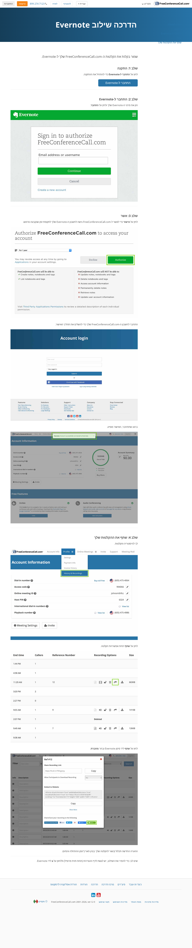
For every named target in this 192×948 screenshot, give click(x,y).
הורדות (83, 884)
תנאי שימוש (104, 901)
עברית (82, 3)
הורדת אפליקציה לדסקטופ (63, 884)
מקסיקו (41, 901)
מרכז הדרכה (108, 884)
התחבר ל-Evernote (171, 33)
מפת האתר (136, 901)
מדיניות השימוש (120, 901)
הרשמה (22, 3)
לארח (54, 3)
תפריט (147, 3)
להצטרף (67, 3)
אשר (179, 38)
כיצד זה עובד (135, 884)
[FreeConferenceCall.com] (172, 3)
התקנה (178, 29)
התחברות (8, 3)
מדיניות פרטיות (152, 901)
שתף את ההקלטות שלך (170, 42)
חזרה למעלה (175, 24)
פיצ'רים (121, 884)
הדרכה (94, 884)
